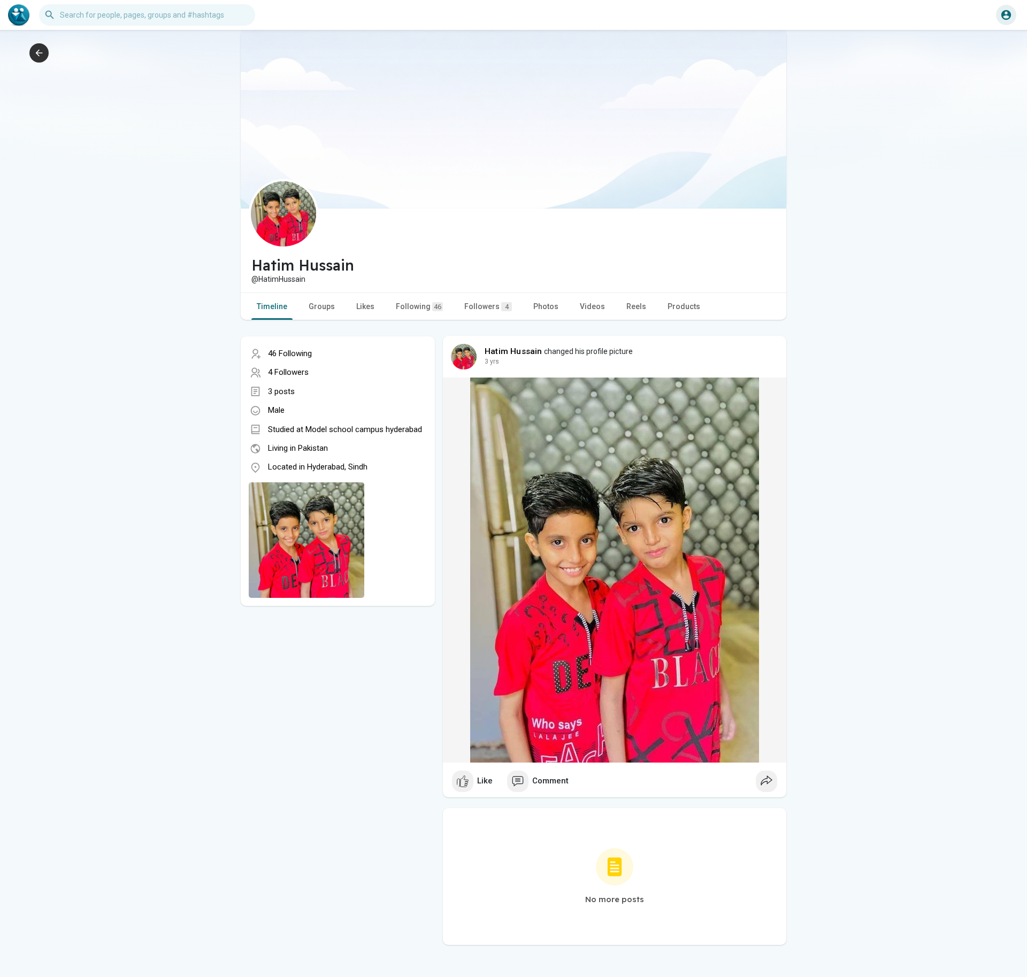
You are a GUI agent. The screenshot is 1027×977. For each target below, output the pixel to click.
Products (684, 306)
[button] (1006, 15)
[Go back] (39, 53)
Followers (486, 306)
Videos (592, 306)
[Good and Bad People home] (18, 15)
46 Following (290, 353)
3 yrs (492, 361)
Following (418, 306)
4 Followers (288, 372)
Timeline (272, 306)
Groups (322, 306)
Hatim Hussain (513, 351)
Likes (365, 306)
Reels (636, 306)
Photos (545, 306)
